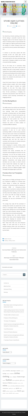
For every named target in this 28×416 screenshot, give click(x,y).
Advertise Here (7, 286)
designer (15, 376)
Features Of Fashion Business (10, 332)
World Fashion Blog (8, 2)
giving (23, 380)
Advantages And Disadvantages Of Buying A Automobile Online (14, 257)
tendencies (11, 391)
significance (11, 388)
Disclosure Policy (8, 289)
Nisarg (14, 414)
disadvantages (21, 377)
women (7, 393)
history (10, 383)
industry (19, 383)
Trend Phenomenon (8, 329)
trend (19, 391)
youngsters (17, 393)
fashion (9, 380)
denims (11, 376)
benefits (18, 370)
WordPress (18, 412)
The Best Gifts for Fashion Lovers (11, 315)
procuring (13, 385)
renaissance (5, 388)
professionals (17, 385)
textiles (15, 391)
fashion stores (7, 238)
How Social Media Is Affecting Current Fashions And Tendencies (14, 249)
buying (4, 373)
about (4, 370)
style (4, 391)
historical (5, 383)
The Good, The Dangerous (10, 321)
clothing (6, 376)
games (14, 380)
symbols (7, 391)
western (4, 393)
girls (21, 380)
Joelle (19, 26)
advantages (13, 370)
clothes (6, 240)
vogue (22, 391)
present (9, 385)
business (22, 370)
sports (17, 388)
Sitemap (6, 292)
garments (17, 380)
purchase (22, 385)
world (10, 393)
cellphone (8, 373)
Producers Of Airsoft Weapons (11, 318)
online (10, 240)
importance (15, 383)
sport (14, 388)
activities (7, 370)
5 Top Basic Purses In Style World (11, 340)
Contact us (6, 283)
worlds (13, 393)
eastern (4, 380)
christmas (12, 373)
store (13, 240)
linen (22, 383)
